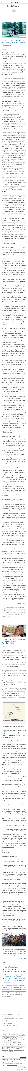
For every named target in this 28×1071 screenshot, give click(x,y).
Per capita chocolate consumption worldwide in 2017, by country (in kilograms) (15, 980)
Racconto (4, 1046)
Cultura (7, 1037)
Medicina (13, 1042)
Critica (3, 1037)
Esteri (24, 1037)
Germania (11, 991)
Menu (14, 10)
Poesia (11, 1044)
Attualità (5, 1036)
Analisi (18, 987)
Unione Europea (19, 1050)
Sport (4, 1050)
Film (7, 1038)
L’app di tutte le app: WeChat (9, 1025)
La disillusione (14, 6)
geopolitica (16, 1038)
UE (14, 1050)
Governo (21, 1038)
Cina (17, 1036)
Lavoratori (9, 612)
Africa (15, 1034)
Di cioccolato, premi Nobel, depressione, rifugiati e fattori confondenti (14, 641)
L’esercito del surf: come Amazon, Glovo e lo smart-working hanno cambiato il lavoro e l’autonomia (13, 43)
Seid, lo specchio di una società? (10, 1020)
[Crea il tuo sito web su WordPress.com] (14, 1)
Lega (21, 1041)
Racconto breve (12, 1046)
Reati (20, 992)
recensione (21, 1046)
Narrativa (4, 1044)
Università (4, 1051)
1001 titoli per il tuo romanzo (8, 1034)
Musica (18, 1042)
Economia (15, 1037)
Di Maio (10, 1037)
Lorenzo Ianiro (21, 603)
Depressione (11, 989)
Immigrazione (5, 1039)
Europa (4, 1038)
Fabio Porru (22, 958)
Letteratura (6, 1042)
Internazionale (21, 1039)
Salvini (4, 1048)
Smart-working (6, 614)
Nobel (6, 992)
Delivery (6, 610)
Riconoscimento (21, 612)
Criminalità (5, 989)
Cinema (21, 1036)
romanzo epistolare (18, 1047)
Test (6, 994)
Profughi (10, 992)
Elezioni (20, 1037)
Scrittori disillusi (13, 1048)
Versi (11, 1051)
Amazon (18, 609)
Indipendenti (18, 991)
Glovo (22, 610)
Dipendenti (12, 610)
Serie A (20, 1048)
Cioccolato (23, 987)
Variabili (9, 994)
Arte (22, 1034)
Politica (18, 1044)
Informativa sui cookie (12, 1065)
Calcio (13, 1036)
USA (8, 1051)
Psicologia (16, 992)
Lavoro (14, 612)
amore (19, 1034)
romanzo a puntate (10, 1047)
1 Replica (4, 49)
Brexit (9, 1036)
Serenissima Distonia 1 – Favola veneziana (13, 1018)
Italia (4, 1041)
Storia (7, 1050)
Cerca (3, 1056)
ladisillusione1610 (6, 616)
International (13, 1039)
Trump (11, 1050)
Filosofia (18, 610)
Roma (4, 1047)
